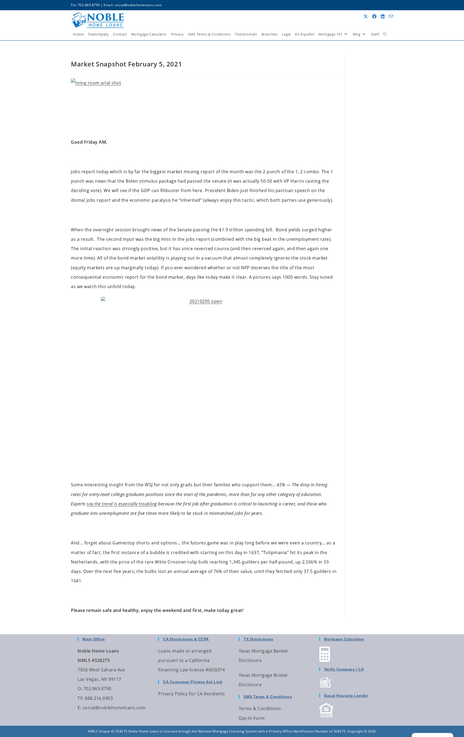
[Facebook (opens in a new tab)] (374, 16)
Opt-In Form (252, 718)
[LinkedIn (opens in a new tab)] (383, 16)
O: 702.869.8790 (94, 689)
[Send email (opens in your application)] (391, 16)
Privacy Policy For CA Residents (191, 694)
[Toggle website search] (385, 34)
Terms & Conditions (260, 708)
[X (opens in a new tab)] (365, 16)
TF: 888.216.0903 (95, 698)
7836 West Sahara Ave (101, 670)
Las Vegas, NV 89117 (99, 679)
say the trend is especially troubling (122, 504)
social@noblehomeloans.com (138, 5)
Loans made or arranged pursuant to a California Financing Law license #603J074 (191, 660)
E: (79, 708)
